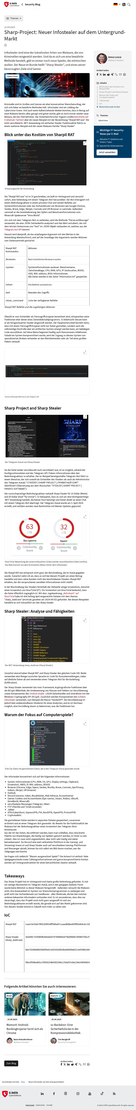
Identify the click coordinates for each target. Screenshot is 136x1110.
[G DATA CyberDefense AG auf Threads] (65, 1094)
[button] (61, 1065)
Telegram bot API (13, 229)
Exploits (54, 995)
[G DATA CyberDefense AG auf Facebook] (54, 1094)
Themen (14, 18)
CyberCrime (12, 76)
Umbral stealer (37, 693)
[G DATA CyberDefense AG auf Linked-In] (42, 1094)
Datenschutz (40, 1105)
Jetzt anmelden (107, 152)
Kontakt (49, 1105)
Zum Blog (11, 1063)
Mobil (9, 995)
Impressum (30, 1105)
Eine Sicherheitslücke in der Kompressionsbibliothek (65, 1029)
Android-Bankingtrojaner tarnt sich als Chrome (25, 1029)
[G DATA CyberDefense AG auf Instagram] (77, 1094)
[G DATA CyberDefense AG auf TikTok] (102, 1094)
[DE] (116, 4)
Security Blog (32, 4)
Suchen (130, 4)
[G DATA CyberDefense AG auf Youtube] (89, 1094)
